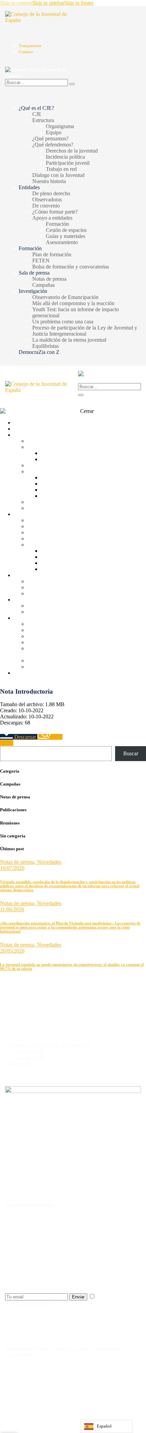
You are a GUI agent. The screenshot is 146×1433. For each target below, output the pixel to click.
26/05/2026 (12, 951)
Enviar (78, 1296)
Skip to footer (78, 3)
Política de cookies (72, 1349)
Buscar (130, 753)
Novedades (49, 862)
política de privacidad (28, 1303)
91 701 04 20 (30, 1052)
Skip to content (16, 3)
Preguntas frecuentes (29, 1205)
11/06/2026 (12, 909)
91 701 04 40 (30, 1058)
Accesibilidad (19, 1355)
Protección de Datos (26, 1349)
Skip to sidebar (48, 3)
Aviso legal (109, 1349)
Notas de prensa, (18, 862)
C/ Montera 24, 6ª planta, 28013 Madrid (48, 1046)
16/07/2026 (12, 868)
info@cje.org (19, 1064)
